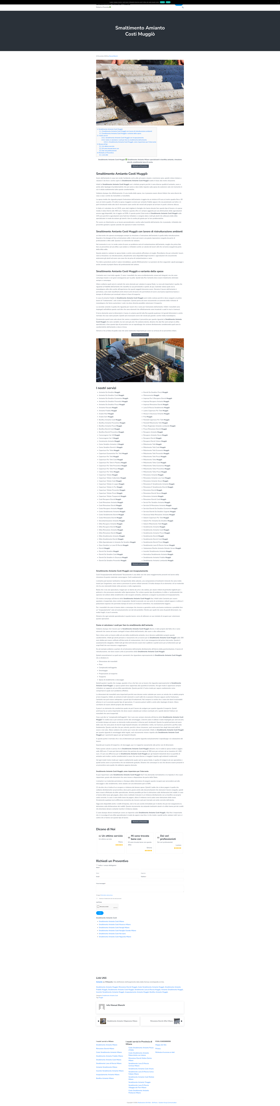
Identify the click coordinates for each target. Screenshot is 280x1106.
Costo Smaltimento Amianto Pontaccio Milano (139, 1091)
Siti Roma (154, 1102)
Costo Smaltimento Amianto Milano (109, 1052)
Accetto (162, 2)
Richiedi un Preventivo (105, 153)
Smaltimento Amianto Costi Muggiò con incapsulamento (122, 138)
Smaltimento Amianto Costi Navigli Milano (114, 927)
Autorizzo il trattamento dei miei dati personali (110, 898)
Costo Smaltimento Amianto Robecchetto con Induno (139, 1054)
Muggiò (101, 997)
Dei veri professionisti (108, 151)
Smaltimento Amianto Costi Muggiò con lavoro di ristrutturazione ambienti (125, 131)
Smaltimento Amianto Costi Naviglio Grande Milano (117, 930)
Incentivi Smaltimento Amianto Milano (110, 1071)
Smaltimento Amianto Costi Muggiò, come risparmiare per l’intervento (130, 142)
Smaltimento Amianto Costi (110, 995)
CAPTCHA (99, 902)
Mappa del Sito (160, 1045)
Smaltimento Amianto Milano (106, 1045)
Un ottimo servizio (106, 146)
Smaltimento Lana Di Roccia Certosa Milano (139, 1064)
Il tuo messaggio (101, 883)
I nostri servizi (102, 136)
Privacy (158, 1048)
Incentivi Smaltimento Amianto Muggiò (110, 992)
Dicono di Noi (102, 144)
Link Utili (103, 155)
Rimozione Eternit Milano (105, 1048)
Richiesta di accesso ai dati (165, 1052)
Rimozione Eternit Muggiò (128, 987)
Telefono (143, 876)
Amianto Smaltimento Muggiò (172, 990)
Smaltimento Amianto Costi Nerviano (112, 934)
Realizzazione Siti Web (144, 1102)
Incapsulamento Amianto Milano (107, 1074)
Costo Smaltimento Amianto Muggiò (151, 987)
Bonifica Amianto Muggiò (159, 992)
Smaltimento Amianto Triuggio (140, 1082)
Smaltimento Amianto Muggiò (107, 987)
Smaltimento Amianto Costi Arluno (141, 1069)
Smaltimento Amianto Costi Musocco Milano (115, 924)
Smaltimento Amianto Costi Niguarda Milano (115, 937)
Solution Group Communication (168, 1102)
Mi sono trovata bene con (109, 148)
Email (98, 876)
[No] (278, 2)
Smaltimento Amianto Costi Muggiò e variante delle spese (120, 133)
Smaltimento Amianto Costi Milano (111, 921)
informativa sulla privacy (107, 895)
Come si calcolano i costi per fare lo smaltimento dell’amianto (124, 140)
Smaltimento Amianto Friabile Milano (109, 1056)
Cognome (143, 873)
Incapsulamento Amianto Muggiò (137, 992)
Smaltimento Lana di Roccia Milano (108, 1063)
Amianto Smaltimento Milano (106, 1067)
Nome (97, 873)
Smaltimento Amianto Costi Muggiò (110, 129)
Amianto (99, 982)
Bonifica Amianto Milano (105, 1078)
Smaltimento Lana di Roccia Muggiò (147, 990)
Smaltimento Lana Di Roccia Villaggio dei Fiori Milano (139, 1086)
